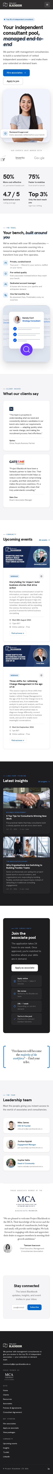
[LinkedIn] (49, 1469)
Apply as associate (24, 967)
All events (43, 540)
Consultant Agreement (12, 1412)
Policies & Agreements (12, 1408)
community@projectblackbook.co (17, 1364)
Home (5, 1390)
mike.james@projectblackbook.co (30, 1129)
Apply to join (13, 81)
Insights (6, 1448)
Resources (7, 1399)
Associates (7, 1403)
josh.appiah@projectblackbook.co (30, 1148)
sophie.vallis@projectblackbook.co (30, 1166)
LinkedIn (6, 1456)
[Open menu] (47, 4)
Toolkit (6, 1452)
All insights (42, 781)
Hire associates (15, 72)
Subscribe (34, 1307)
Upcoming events (10, 1443)
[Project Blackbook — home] (12, 5)
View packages (9, 1432)
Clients (6, 1395)
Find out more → (18, 633)
